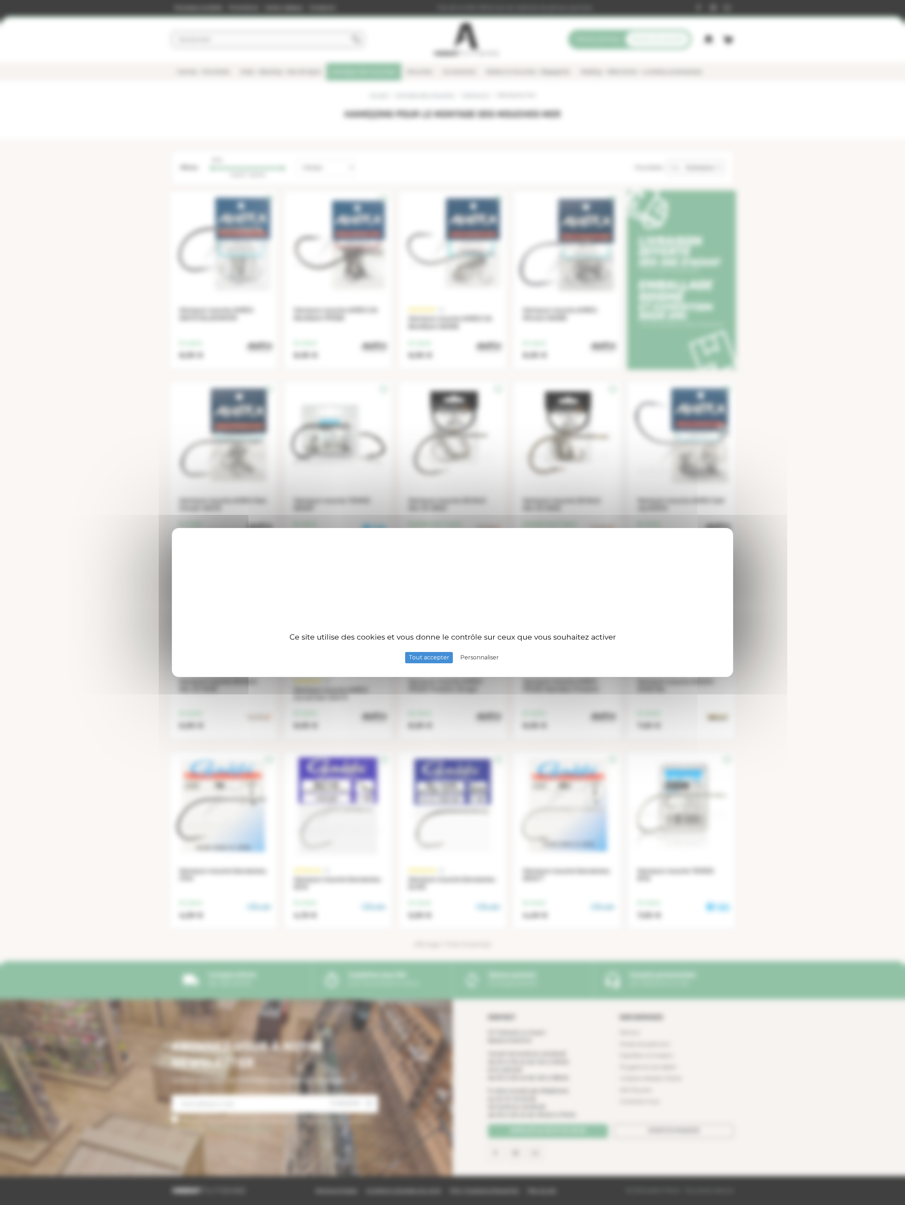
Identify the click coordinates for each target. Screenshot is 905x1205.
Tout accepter (429, 657)
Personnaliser (479, 657)
